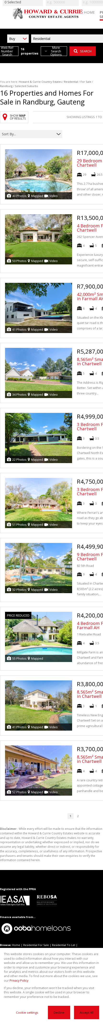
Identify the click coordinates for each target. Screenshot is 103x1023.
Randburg (6, 86)
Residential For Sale (36, 945)
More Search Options (56, 51)
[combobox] (28, 134)
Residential (71, 81)
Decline (59, 1012)
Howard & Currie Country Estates (40, 81)
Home (16, 945)
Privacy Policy (19, 980)
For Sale (85, 81)
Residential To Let (63, 945)
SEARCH (86, 51)
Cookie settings (27, 1012)
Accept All (86, 1012)
